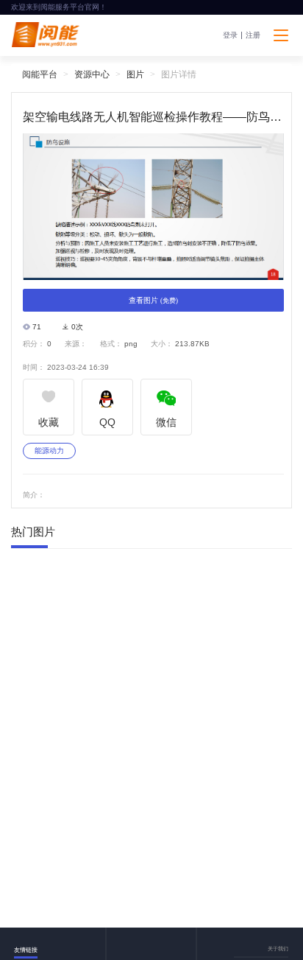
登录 (230, 35)
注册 (253, 35)
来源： (76, 344)
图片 (135, 74)
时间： (34, 367)
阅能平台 (39, 74)
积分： (34, 344)
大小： (162, 344)
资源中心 (92, 74)
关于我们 (278, 948)
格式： (111, 344)
